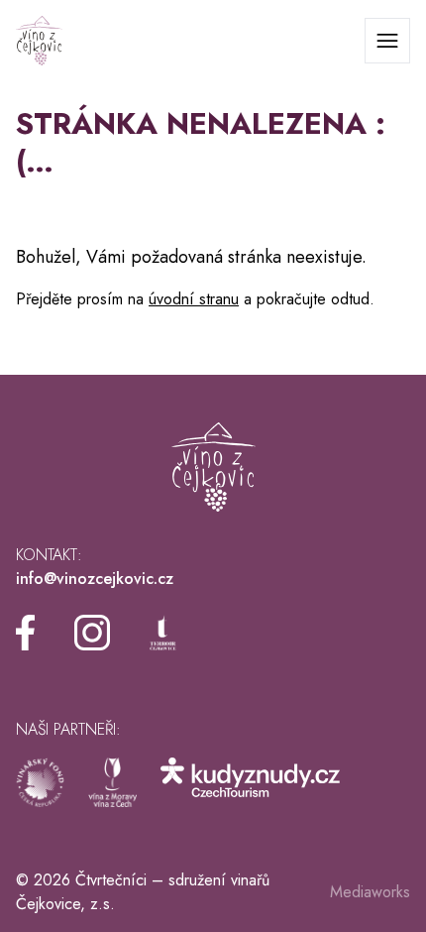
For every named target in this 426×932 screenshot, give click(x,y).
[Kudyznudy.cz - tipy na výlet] (250, 782)
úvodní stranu (194, 299)
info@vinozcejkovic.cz (94, 578)
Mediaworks (370, 891)
